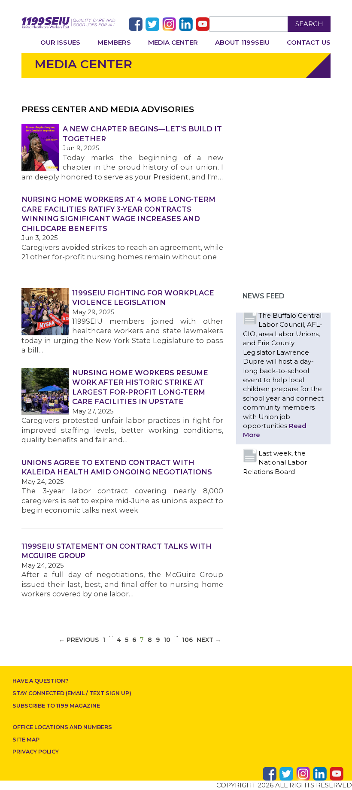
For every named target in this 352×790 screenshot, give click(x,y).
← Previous (79, 640)
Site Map (25, 739)
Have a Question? (40, 681)
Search (309, 24)
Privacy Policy (35, 751)
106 (187, 640)
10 (167, 640)
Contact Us (309, 42)
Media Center (173, 42)
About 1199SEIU (242, 42)
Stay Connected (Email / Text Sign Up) (71, 693)
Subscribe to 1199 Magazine (56, 705)
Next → (209, 640)
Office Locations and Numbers (62, 727)
